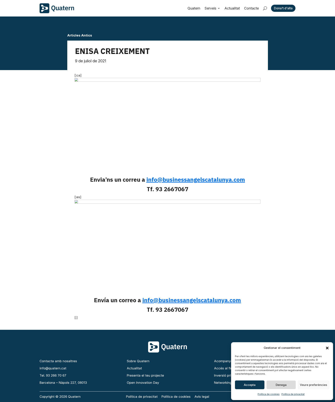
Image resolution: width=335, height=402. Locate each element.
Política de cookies (269, 394)
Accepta (250, 385)
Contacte (251, 8)
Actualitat (232, 8)
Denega (281, 385)
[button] (327, 348)
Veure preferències (313, 385)
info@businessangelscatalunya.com (195, 179)
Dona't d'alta (283, 8)
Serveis (210, 8)
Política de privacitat (293, 394)
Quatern (193, 8)
